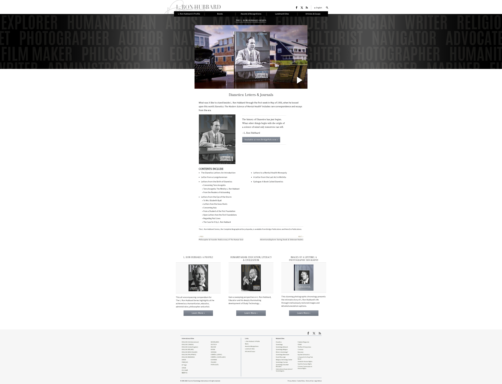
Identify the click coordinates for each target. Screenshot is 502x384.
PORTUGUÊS (214, 365)
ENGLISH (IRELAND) (188, 350)
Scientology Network (282, 347)
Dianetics (279, 342)
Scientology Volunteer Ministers (282, 366)
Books (247, 344)
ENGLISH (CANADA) (188, 345)
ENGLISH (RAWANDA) (188, 357)
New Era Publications (293, 229)
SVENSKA (213, 352)
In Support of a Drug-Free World (305, 358)
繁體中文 (184, 373)
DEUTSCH (214, 345)
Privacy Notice (292, 381)
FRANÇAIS (185, 362)
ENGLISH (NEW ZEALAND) (189, 352)
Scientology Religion (282, 350)
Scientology (279, 345)
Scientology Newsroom (282, 355)
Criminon (300, 350)
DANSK (184, 360)
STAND (300, 345)
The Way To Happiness (304, 347)
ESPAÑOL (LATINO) (216, 355)
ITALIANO (213, 362)
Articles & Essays (250, 351)
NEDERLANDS (215, 342)
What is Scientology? (282, 352)
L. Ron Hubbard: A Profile (252, 341)
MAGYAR (213, 347)
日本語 (184, 368)
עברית (184, 365)
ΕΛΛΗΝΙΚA (214, 360)
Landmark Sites (250, 349)
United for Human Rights (305, 362)
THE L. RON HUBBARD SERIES (251, 20)
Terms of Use (309, 381)
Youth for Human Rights (305, 364)
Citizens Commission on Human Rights (305, 367)
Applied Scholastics (304, 355)
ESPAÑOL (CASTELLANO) (218, 357)
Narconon (300, 352)
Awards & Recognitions (251, 346)
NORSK (213, 350)
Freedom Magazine (303, 342)
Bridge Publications (273, 229)
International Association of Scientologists (284, 370)
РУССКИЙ (185, 370)
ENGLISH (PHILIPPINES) (189, 355)
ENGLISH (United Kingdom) (190, 347)
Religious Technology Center (284, 360)
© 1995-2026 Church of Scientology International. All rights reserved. (200, 381)
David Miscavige (281, 357)
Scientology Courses (282, 362)
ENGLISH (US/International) (190, 342)
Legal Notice (318, 381)
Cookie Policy (301, 381)
